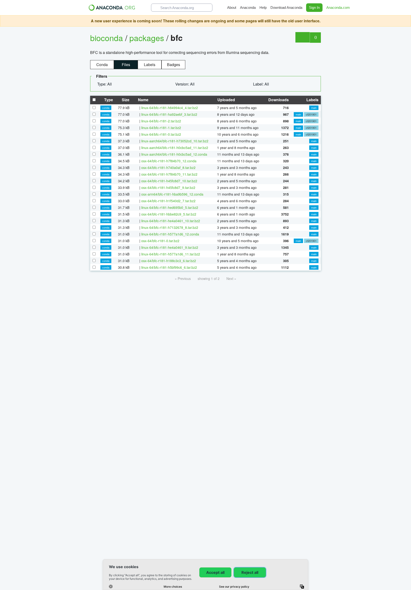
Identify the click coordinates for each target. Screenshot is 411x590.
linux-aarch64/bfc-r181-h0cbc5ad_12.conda (174, 154)
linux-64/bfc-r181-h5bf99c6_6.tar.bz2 (169, 267)
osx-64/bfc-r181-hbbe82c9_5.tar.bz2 (168, 214)
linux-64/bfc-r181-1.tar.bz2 (161, 127)
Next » (231, 278)
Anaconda (248, 7)
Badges (173, 64)
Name (142, 99)
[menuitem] (106, 84)
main (314, 108)
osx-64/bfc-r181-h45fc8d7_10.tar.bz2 (169, 180)
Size (125, 99)
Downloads (278, 99)
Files (126, 64)
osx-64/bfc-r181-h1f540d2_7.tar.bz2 (168, 200)
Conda (102, 64)
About (231, 7)
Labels (149, 64)
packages (147, 37)
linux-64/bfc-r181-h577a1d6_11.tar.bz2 (170, 254)
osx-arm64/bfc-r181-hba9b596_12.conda (172, 194)
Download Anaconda (286, 7)
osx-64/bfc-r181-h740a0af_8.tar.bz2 (168, 167)
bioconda (106, 37)
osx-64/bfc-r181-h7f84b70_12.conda (168, 160)
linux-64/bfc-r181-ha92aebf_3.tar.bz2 (169, 114)
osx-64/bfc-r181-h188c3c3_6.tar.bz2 (168, 260)
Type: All (105, 84)
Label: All (261, 84)
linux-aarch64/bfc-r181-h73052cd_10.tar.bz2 (174, 141)
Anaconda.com (338, 7)
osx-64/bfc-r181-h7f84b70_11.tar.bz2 (169, 174)
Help (263, 7)
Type (108, 99)
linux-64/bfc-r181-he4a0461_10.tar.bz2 (170, 220)
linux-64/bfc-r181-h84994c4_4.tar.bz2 (169, 107)
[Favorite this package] (302, 37)
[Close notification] (406, 20)
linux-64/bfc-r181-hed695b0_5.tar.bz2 (169, 207)
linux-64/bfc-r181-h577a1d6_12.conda (170, 234)
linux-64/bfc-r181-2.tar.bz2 (161, 121)
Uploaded (225, 99)
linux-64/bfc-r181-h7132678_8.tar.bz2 (169, 227)
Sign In (314, 7)
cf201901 (311, 114)
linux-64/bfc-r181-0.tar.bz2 (161, 134)
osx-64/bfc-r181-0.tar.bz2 (160, 240)
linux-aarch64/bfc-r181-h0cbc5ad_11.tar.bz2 (174, 147)
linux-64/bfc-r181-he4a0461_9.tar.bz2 (169, 247)
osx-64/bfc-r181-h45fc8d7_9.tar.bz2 (168, 187)
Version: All (185, 84)
